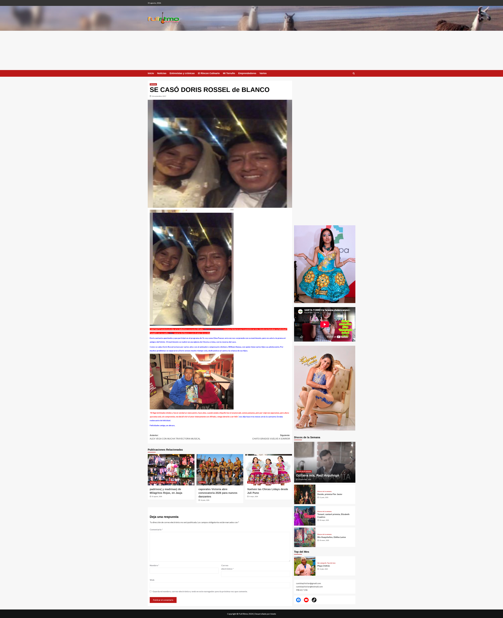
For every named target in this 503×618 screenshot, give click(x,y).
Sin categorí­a (171, 482)
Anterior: (175, 437)
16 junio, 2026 (205, 500)
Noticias (161, 73)
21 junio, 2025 (323, 497)
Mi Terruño (229, 73)
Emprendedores (247, 73)
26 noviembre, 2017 (159, 96)
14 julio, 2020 (323, 569)
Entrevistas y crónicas (182, 73)
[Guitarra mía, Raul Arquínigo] (324, 462)
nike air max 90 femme (213, 329)
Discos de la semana (304, 471)
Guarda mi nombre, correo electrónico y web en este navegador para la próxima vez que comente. (200, 591)
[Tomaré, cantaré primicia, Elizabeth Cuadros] (305, 516)
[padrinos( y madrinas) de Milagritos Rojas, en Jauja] (171, 469)
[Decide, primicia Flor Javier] (305, 494)
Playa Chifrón (323, 566)
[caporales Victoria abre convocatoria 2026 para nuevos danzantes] (219, 469)
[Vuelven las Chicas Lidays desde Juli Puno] (268, 469)
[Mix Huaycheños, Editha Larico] (305, 537)
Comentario (156, 529)
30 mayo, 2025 (324, 520)
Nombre (154, 565)
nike (171, 333)
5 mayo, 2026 (253, 496)
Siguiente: (271, 437)
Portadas (161, 482)
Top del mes (331, 563)
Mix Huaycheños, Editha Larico (331, 537)
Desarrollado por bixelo (265, 614)
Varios (263, 73)
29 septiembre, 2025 (304, 479)
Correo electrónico (227, 567)
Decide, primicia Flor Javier (329, 494)
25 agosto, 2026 (157, 496)
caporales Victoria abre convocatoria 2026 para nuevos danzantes (217, 493)
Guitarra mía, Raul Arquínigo (317, 475)
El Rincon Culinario (209, 73)
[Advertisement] (251, 50)
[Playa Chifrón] (305, 566)
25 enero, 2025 (324, 540)
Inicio (151, 73)
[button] (353, 73)
